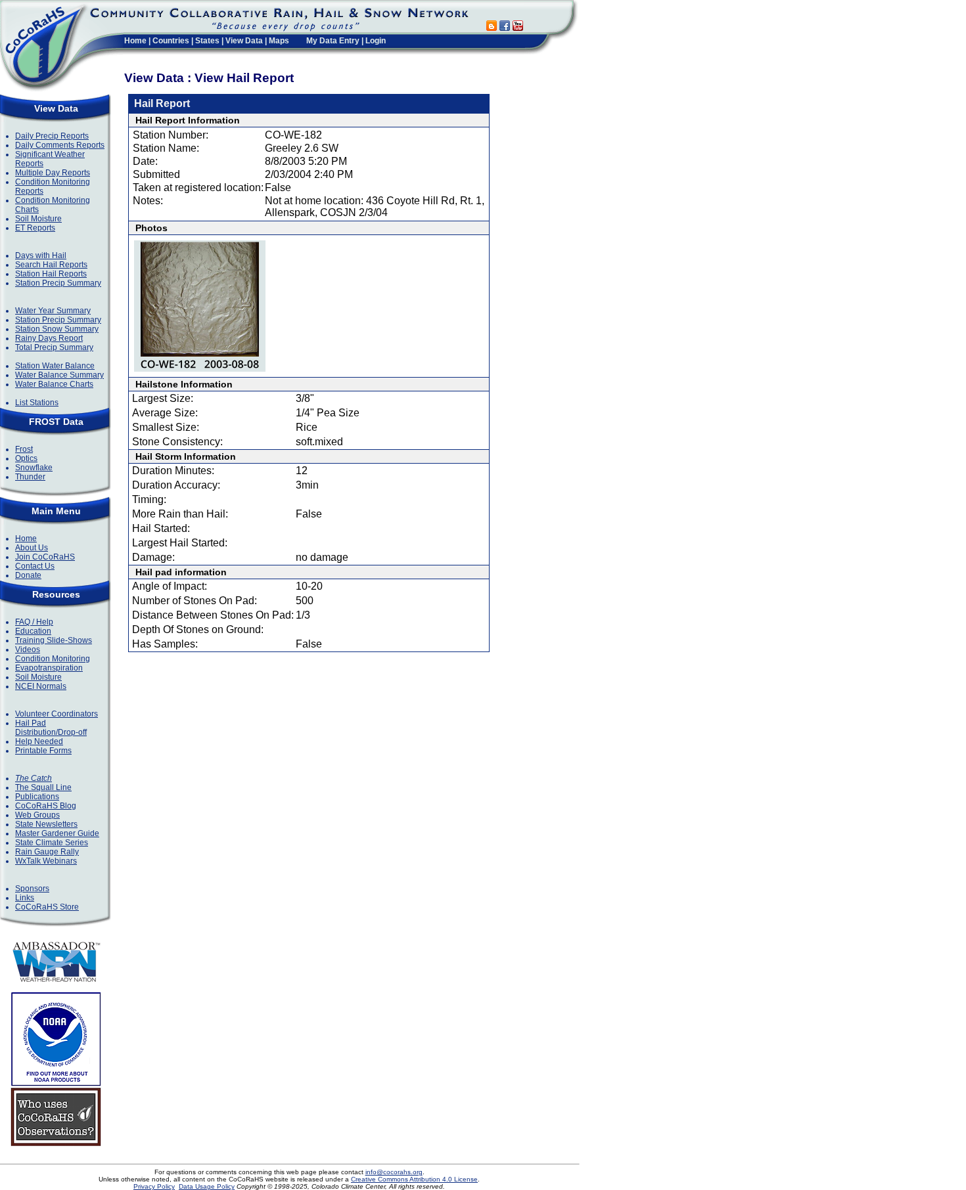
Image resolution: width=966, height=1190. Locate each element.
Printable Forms (43, 750)
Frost (24, 449)
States (207, 40)
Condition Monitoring (52, 658)
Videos (27, 649)
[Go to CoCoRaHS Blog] (491, 27)
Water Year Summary (53, 310)
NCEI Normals (40, 686)
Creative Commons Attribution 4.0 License (414, 1179)
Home (135, 40)
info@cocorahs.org (394, 1172)
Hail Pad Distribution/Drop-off (51, 727)
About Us (31, 547)
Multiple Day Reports (52, 172)
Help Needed (39, 741)
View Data (244, 40)
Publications (37, 796)
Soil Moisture (38, 218)
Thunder (30, 476)
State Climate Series (51, 842)
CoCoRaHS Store (47, 907)
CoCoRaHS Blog (45, 805)
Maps (279, 40)
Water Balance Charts (54, 384)
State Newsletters (46, 824)
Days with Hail (40, 255)
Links (24, 897)
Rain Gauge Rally (47, 851)
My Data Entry (332, 40)
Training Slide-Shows (53, 640)
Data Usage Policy (207, 1186)
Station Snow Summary (57, 329)
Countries (170, 40)
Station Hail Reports (51, 273)
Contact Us (35, 566)
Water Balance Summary (59, 375)
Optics (26, 458)
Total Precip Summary (54, 347)
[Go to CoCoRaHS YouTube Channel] (518, 27)
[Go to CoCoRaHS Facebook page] (504, 27)
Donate (28, 575)
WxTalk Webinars (46, 861)
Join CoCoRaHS (45, 557)
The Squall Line (43, 787)
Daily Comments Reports (59, 145)
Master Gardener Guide (57, 833)
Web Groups (37, 815)
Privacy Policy (154, 1186)
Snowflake (34, 467)
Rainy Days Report (49, 338)
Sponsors (32, 888)
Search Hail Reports (51, 264)
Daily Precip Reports (52, 136)
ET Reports (35, 227)
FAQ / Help (34, 622)
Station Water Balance (55, 365)
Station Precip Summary (58, 283)
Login (375, 40)
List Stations (36, 402)
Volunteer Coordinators (56, 713)
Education (33, 631)
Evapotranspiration (49, 667)
